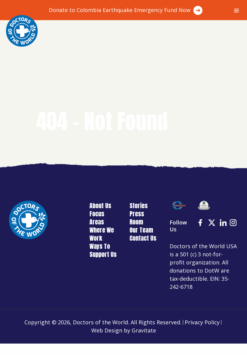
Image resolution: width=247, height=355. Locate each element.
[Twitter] (212, 223)
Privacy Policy (202, 322)
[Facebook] (201, 223)
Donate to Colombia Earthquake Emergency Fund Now (119, 10)
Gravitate (144, 330)
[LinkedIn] (224, 223)
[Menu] (236, 10)
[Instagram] (234, 223)
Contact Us (143, 238)
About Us (100, 205)
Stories (139, 205)
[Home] (22, 31)
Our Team (141, 230)
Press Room (137, 218)
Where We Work (101, 234)
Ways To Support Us (103, 250)
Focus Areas (96, 218)
